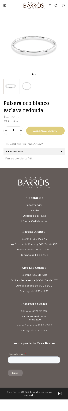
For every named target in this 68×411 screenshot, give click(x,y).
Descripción (14, 151)
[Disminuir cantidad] (6, 130)
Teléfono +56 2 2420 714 (34, 238)
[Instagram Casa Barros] (60, 393)
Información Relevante (34, 221)
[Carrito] (63, 6)
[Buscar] (56, 6)
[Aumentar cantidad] (20, 130)
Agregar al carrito (45, 130)
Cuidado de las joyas (34, 215)
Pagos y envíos (34, 204)
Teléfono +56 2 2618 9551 (34, 311)
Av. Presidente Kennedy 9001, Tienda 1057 (34, 280)
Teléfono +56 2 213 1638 (34, 274)
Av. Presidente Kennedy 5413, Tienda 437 (34, 244)
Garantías (34, 210)
